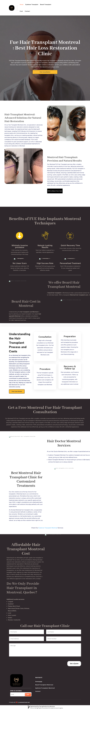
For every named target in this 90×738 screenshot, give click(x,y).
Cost (21, 11)
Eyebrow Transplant (31, 4)
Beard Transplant (45, 4)
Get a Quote (74, 664)
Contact (27, 11)
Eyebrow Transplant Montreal (48, 528)
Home (21, 4)
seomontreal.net (24, 702)
